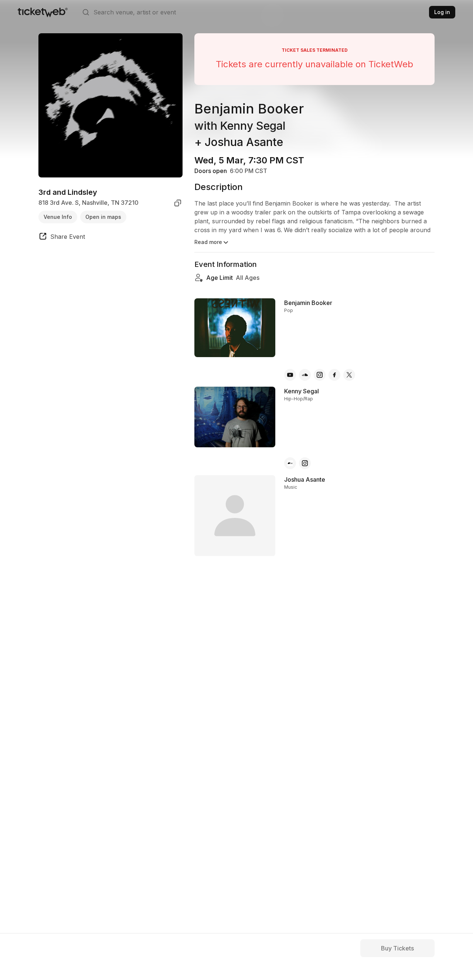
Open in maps (103, 217)
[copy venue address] (178, 203)
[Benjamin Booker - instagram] (320, 375)
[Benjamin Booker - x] (349, 375)
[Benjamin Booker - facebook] (334, 375)
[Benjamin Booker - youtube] (290, 375)
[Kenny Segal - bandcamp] (290, 463)
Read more (208, 242)
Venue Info (58, 217)
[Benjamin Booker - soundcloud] (305, 375)
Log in (442, 12)
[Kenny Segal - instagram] (305, 463)
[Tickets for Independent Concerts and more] (43, 12)
